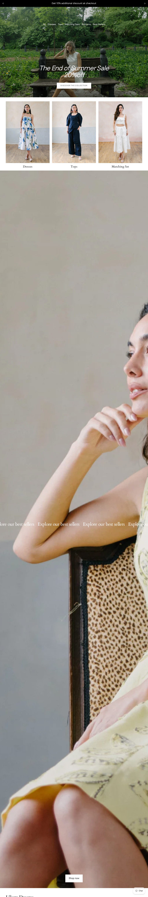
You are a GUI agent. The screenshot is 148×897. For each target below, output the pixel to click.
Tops (60, 24)
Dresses (52, 24)
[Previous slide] (3, 3)
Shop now (74, 878)
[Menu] (3, 14)
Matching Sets (72, 24)
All (44, 24)
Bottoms (86, 24)
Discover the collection (74, 85)
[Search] (9, 14)
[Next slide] (145, 3)
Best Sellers (99, 24)
